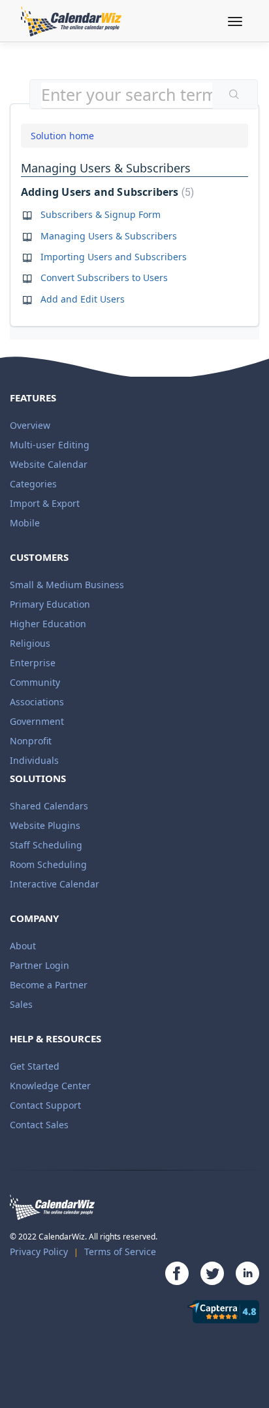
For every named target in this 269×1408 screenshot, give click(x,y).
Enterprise (32, 663)
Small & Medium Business (67, 584)
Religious (30, 643)
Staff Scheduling (46, 845)
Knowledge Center (50, 1085)
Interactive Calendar (54, 884)
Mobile (25, 523)
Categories (33, 484)
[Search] (235, 96)
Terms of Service (120, 1251)
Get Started (34, 1066)
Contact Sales (39, 1124)
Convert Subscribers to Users (104, 277)
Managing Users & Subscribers (108, 236)
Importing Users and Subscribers (113, 256)
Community (35, 682)
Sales (21, 1004)
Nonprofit (31, 741)
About (23, 946)
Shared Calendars (49, 806)
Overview (30, 425)
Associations (37, 702)
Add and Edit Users (82, 299)
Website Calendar (48, 464)
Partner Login (39, 965)
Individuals (34, 760)
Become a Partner (48, 985)
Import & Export (45, 503)
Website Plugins (45, 825)
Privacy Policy (39, 1251)
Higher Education (48, 623)
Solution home (62, 135)
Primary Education (50, 604)
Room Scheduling (48, 864)
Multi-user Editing (49, 445)
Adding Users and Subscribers (106, 192)
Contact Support (45, 1105)
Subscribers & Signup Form (100, 214)
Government (37, 721)
